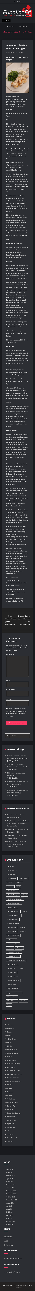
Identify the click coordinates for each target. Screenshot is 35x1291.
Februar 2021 (10, 1221)
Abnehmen (23, 26)
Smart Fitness (11, 1120)
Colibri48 (10, 815)
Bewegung (23, 878)
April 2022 (9, 1179)
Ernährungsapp (12, 1049)
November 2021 (11, 1194)
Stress (21, 968)
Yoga (9, 1005)
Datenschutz (8, 1245)
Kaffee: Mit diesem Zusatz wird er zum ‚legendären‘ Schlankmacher (18, 823)
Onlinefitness (11, 940)
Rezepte (19, 948)
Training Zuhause (12, 976)
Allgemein (10, 1028)
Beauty (9, 1032)
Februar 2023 (10, 1176)
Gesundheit (11, 1067)
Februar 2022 (10, 1185)
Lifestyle (10, 1085)
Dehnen (19, 883)
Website (8, 699)
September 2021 (11, 1200)
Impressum (8, 1237)
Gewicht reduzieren (13, 923)
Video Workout (12, 1001)
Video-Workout (12, 1138)
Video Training (11, 997)
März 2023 (9, 1173)
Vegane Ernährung (13, 980)
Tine (21, 52)
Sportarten (10, 1124)
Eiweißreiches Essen (13, 903)
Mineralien (10, 1092)
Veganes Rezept (12, 988)
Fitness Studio (11, 1060)
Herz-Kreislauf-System (14, 1074)
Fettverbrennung (12, 911)
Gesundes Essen (12, 919)
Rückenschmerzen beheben (16, 960)
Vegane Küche (11, 984)
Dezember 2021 (11, 1191)
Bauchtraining (11, 878)
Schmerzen (11, 1116)
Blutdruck (10, 1035)
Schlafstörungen (12, 964)
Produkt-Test (11, 1106)
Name (8, 680)
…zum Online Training (12, 1272)
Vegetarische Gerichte (14, 993)
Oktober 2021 (10, 1197)
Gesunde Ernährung (13, 915)
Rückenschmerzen (13, 956)
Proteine (10, 948)
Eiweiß (25, 895)
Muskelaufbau (11, 931)
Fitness (24, 911)
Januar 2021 (10, 1224)
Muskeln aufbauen (13, 935)
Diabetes (10, 887)
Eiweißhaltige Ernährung (15, 899)
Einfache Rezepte (12, 895)
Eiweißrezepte (11, 907)
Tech (8, 1131)
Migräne (22, 927)
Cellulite (9, 883)
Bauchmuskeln (12, 874)
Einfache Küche (12, 891)
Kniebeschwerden (13, 1078)
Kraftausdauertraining (14, 1081)
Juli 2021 (9, 1206)
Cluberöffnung (11, 1039)
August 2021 (10, 1203)
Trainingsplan (11, 972)
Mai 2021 (9, 1212)
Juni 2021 (9, 1209)
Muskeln (23, 931)
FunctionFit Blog (20, 1285)
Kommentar (10, 654)
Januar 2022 (10, 1188)
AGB (6, 1241)
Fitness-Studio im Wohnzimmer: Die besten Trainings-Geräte (16, 844)
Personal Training (12, 944)
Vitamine (23, 1001)
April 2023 (9, 1169)
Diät (18, 887)
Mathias (9, 841)
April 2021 (9, 1215)
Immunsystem (11, 927)
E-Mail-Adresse (11, 690)
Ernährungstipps (12, 1053)
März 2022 (9, 1182)
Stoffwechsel (11, 968)
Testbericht (10, 1134)
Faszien (9, 1056)
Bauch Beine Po (12, 870)
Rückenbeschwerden (13, 952)
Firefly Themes (18, 1288)
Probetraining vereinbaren (13, 1258)
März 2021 (9, 1218)
